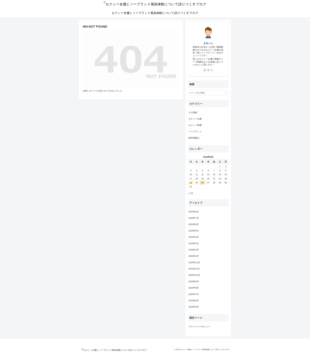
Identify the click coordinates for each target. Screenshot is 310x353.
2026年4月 (193, 237)
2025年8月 (193, 288)
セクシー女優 (195, 119)
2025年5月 (193, 307)
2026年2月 (193, 250)
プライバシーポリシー (199, 326)
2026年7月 (193, 218)
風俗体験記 (193, 138)
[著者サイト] (204, 70)
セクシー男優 (195, 125)
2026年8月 (193, 211)
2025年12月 (194, 262)
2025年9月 (193, 281)
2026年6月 (193, 224)
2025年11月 (194, 269)
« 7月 (190, 193)
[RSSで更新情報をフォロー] (211, 70)
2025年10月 (194, 275)
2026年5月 (193, 231)
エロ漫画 (192, 112)
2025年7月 (193, 294)
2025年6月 (193, 300)
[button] (226, 92)
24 (191, 182)
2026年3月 (193, 243)
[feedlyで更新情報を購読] (208, 70)
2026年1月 (193, 256)
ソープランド (195, 131)
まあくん (208, 43)
